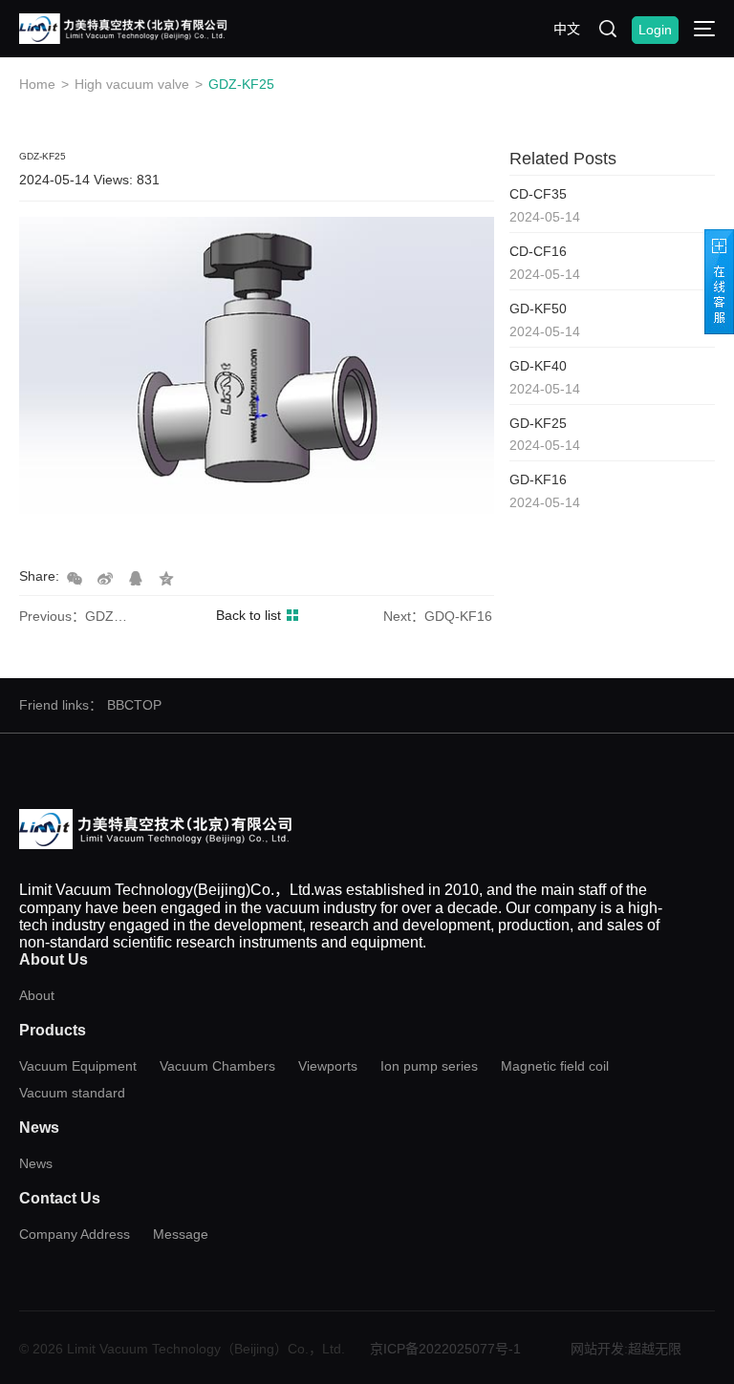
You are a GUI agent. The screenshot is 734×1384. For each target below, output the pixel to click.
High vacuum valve (132, 84)
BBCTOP (134, 705)
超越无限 (654, 1348)
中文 (566, 28)
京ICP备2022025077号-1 (445, 1348)
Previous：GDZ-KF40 (74, 616)
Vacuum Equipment (78, 1066)
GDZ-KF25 (241, 84)
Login (655, 29)
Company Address (74, 1234)
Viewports (327, 1066)
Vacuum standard (72, 1092)
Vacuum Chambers (217, 1066)
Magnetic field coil (555, 1066)
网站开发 (597, 1348)
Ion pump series (429, 1066)
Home (37, 84)
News (36, 1163)
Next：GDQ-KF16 (437, 616)
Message (180, 1234)
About (36, 995)
